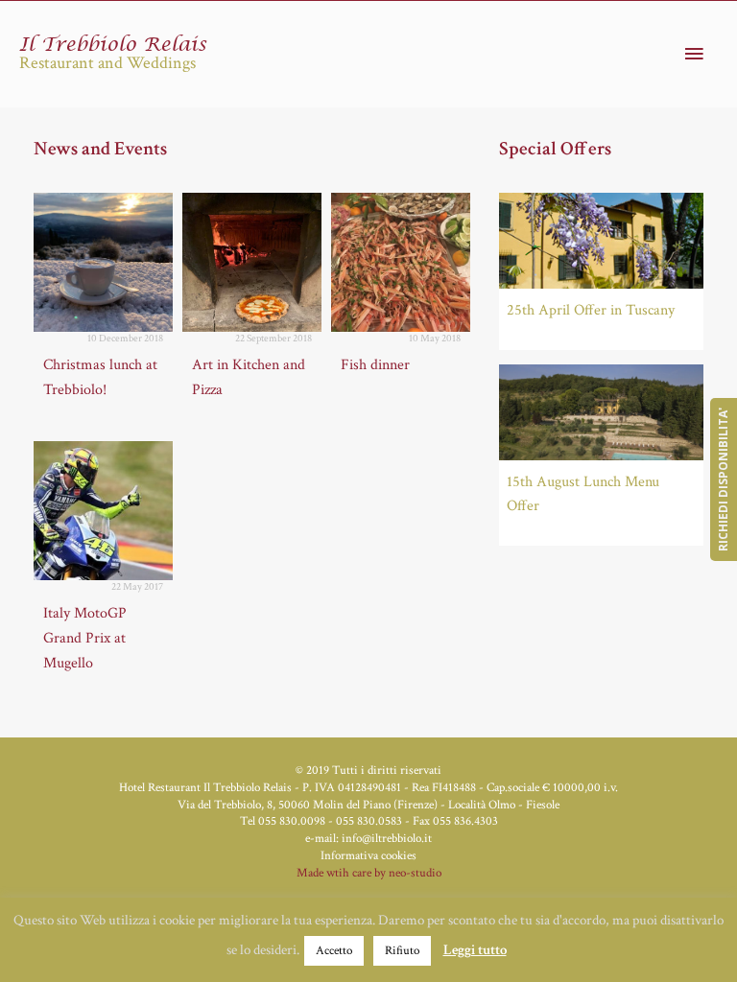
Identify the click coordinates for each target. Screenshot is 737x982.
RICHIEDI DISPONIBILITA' (723, 479)
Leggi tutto (475, 950)
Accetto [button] (334, 951)
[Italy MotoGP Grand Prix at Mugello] (103, 510)
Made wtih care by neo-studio (369, 873)
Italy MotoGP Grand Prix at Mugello (85, 638)
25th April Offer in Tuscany (591, 310)
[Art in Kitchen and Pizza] (251, 262)
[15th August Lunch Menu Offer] (601, 412)
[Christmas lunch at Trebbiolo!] (103, 262)
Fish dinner (375, 364)
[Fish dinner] (400, 262)
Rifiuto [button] (402, 951)
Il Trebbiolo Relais (112, 45)
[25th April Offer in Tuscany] (601, 241)
